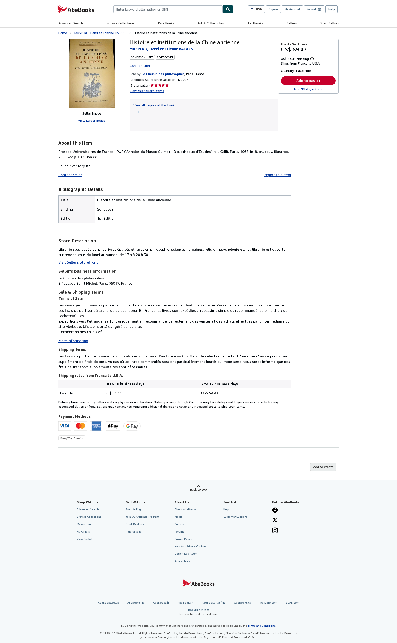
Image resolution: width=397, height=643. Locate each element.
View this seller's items (147, 91)
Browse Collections (120, 23)
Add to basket (308, 80)
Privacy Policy (183, 539)
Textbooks (255, 23)
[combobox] (168, 9)
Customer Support (235, 516)
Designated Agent (186, 553)
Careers (179, 524)
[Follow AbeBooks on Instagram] (275, 531)
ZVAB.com (292, 602)
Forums (179, 531)
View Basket (84, 539)
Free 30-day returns (308, 89)
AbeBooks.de (136, 602)
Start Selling (329, 23)
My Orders (83, 531)
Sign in (273, 9)
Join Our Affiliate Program (142, 516)
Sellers (292, 23)
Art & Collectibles (211, 23)
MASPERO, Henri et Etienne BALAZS (100, 33)
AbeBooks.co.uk (108, 602)
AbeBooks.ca (242, 602)
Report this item (277, 174)
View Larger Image (91, 120)
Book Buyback (135, 524)
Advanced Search (70, 23)
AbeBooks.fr (161, 602)
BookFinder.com (198, 611)
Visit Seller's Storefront (78, 262)
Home (62, 33)
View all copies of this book (154, 105)
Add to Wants (323, 467)
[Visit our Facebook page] (275, 510)
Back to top (198, 489)
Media (178, 516)
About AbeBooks (185, 509)
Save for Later (140, 65)
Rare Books (166, 23)
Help (331, 9)
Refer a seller (134, 531)
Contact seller (70, 174)
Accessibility (182, 561)
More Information (73, 340)
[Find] (228, 9)
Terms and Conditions (261, 625)
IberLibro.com (268, 602)
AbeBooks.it (185, 602)
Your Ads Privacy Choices (190, 546)
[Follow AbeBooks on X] (275, 520)
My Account (292, 9)
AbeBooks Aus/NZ (214, 602)
